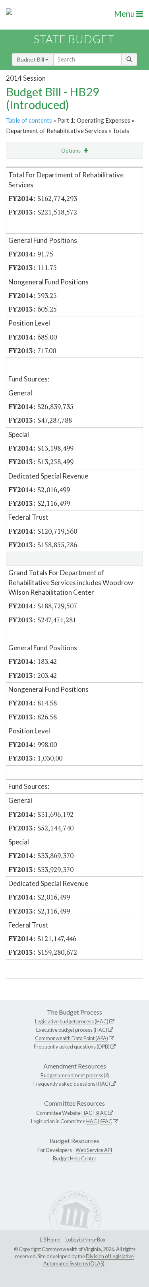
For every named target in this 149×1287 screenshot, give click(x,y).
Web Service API (93, 1150)
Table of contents (29, 120)
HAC (86, 1113)
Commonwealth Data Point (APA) (71, 1038)
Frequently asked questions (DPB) (72, 1046)
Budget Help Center (75, 1158)
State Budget (74, 39)
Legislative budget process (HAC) (71, 1021)
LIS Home (50, 1239)
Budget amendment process (72, 1075)
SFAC (101, 1113)
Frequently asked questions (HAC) (71, 1083)
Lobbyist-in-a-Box (85, 1239)
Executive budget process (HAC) (71, 1030)
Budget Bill (31, 59)
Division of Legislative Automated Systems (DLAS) (88, 1260)
